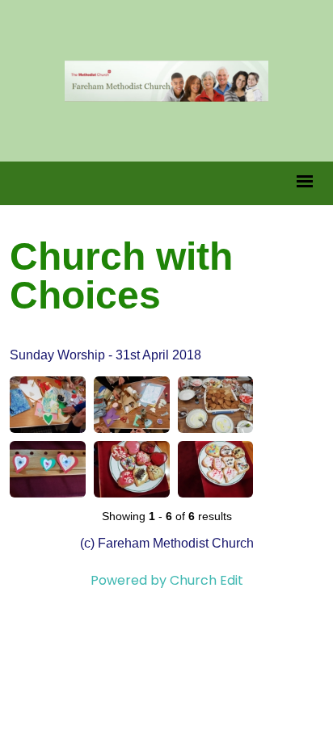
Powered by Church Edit (167, 580)
